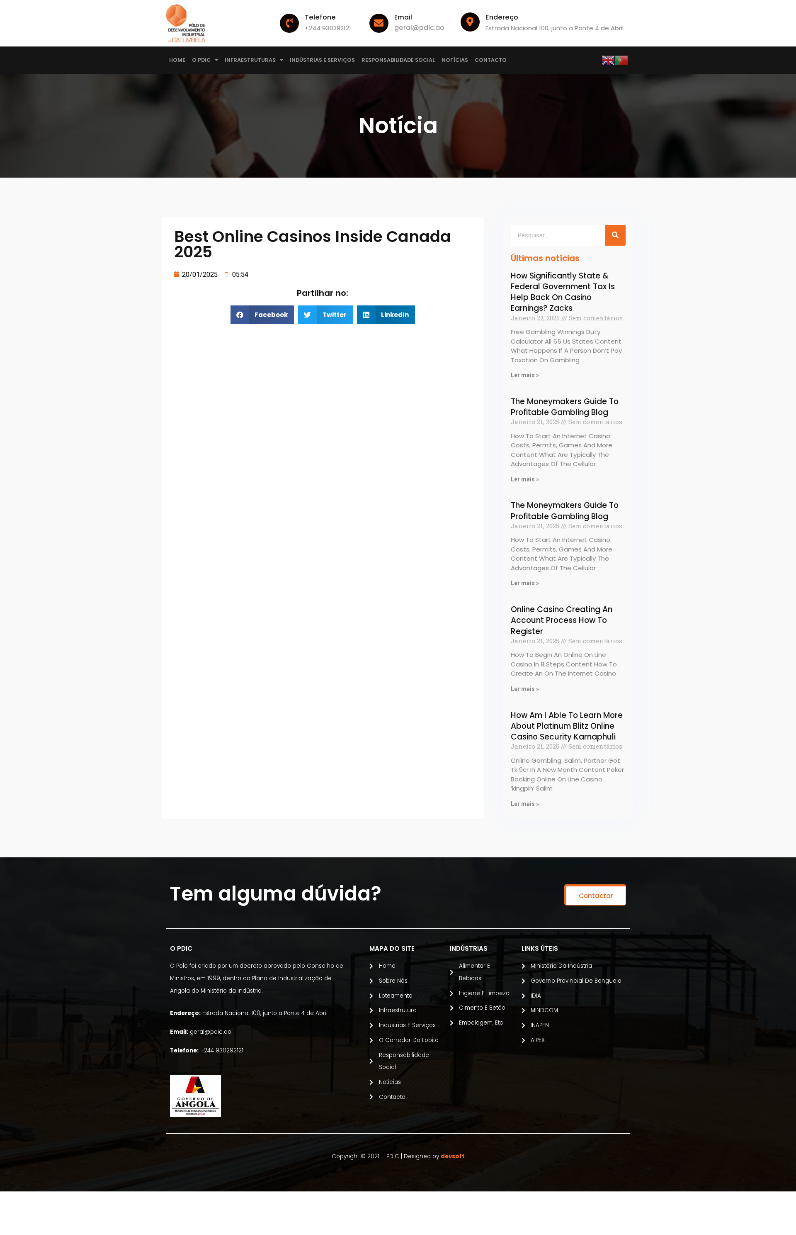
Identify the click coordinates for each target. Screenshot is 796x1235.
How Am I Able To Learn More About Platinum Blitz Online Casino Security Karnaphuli (567, 726)
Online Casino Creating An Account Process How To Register (561, 620)
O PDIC (201, 59)
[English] (608, 59)
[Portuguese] (621, 59)
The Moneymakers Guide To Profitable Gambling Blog (565, 407)
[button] (595, 895)
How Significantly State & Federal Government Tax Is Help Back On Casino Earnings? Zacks (563, 292)
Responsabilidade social (398, 59)
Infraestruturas (250, 59)
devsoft (453, 1156)
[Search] (615, 235)
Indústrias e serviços (322, 59)
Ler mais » (525, 375)
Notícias (455, 59)
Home (177, 59)
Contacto (491, 59)
